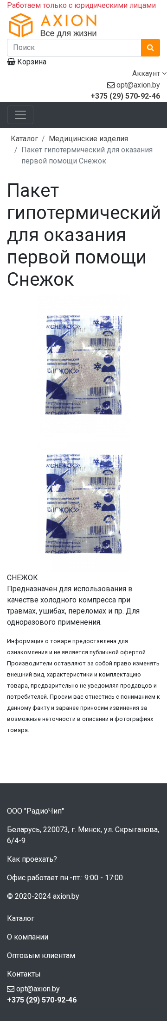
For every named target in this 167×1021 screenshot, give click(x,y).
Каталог (24, 138)
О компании (27, 937)
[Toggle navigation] (20, 115)
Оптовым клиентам (41, 955)
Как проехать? (32, 859)
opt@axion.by (138, 85)
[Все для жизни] (83, 25)
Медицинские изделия (88, 138)
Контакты (24, 974)
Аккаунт (147, 73)
